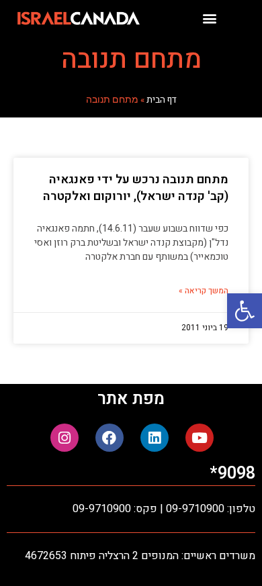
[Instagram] (64, 438)
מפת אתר (131, 399)
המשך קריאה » (203, 291)
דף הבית (161, 100)
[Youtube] (199, 438)
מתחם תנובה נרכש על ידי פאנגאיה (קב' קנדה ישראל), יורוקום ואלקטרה (135, 187)
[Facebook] (109, 438)
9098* (232, 473)
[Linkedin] (154, 438)
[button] (244, 310)
